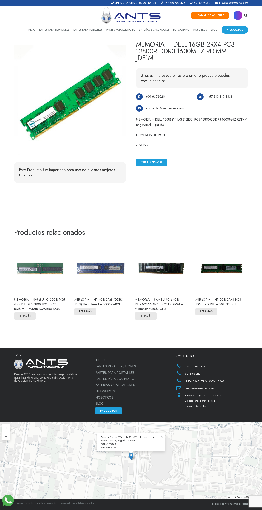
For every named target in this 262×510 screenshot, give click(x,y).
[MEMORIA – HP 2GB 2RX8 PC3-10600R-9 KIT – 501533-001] (221, 268)
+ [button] (6, 428)
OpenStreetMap (243, 497)
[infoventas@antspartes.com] (141, 108)
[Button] (238, 15)
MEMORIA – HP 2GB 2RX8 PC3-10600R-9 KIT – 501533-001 (218, 301)
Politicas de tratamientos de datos (230, 504)
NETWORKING (106, 391)
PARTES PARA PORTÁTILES (115, 372)
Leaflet (230, 497)
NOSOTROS (104, 397)
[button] (246, 15)
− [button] (6, 436)
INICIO (100, 360)
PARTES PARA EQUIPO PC (114, 378)
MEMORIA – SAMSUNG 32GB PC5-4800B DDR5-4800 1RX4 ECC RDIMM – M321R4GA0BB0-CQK (40, 304)
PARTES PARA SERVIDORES (115, 366)
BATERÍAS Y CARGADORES (115, 385)
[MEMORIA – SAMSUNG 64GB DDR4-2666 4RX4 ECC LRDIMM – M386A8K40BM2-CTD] (161, 268)
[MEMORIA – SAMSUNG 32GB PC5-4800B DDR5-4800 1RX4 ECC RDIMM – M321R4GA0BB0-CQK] (40, 268)
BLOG (99, 403)
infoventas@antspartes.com (165, 108)
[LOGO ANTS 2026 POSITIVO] (130, 15)
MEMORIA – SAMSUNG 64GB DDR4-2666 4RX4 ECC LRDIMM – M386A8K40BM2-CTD (159, 304)
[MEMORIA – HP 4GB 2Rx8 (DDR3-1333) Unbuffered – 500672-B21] (100, 268)
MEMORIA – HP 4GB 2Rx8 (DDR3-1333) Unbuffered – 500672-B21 (99, 301)
